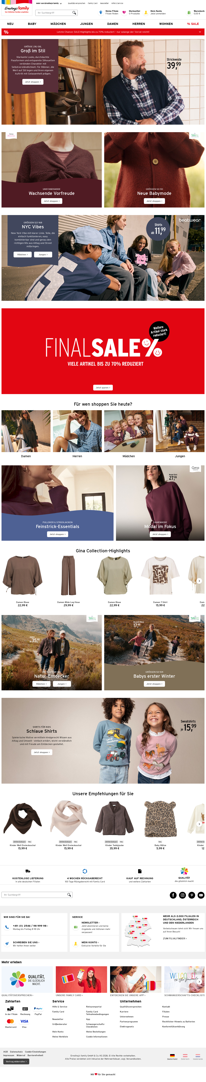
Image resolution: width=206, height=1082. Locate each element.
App (88, 1019)
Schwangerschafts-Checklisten (95, 1025)
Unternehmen (126, 1016)
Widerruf (21, 1055)
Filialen (166, 1011)
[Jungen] (180, 434)
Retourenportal (93, 1006)
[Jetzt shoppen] (103, 82)
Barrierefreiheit (35, 1055)
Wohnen (166, 24)
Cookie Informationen (96, 1036)
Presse (165, 1016)
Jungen (86, 24)
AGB (5, 1052)
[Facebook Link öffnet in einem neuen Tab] (173, 895)
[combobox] (53, 13)
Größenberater (59, 1024)
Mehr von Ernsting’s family (47, 3)
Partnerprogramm (129, 1021)
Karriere (124, 1011)
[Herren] (77, 434)
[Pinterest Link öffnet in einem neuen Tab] (191, 895)
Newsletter (104, 3)
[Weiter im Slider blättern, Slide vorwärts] (199, 581)
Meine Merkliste (60, 1036)
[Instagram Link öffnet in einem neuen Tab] (182, 895)
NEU (10, 24)
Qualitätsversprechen (76, 3)
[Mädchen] (128, 434)
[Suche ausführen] (74, 13)
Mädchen (58, 24)
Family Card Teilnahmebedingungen (97, 1012)
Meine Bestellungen (96, 1031)
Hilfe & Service (117, 3)
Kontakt (166, 1006)
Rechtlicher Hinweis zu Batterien (178, 1021)
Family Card (92, 3)
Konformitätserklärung (173, 1026)
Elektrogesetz (127, 1026)
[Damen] (26, 434)
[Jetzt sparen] (103, 351)
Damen (112, 24)
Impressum (8, 1055)
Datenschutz (16, 1052)
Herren (138, 24)
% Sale (193, 24)
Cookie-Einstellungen (35, 1052)
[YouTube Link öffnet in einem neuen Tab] (201, 895)
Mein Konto (57, 1031)
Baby (32, 24)
